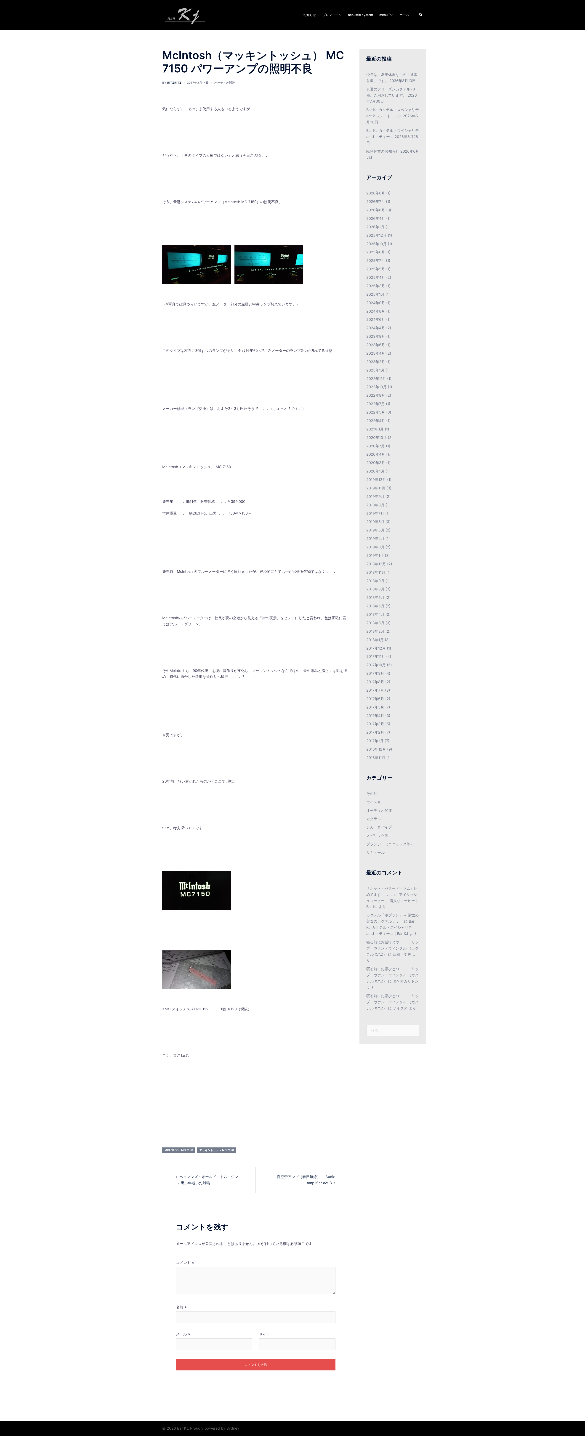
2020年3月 (375, 462)
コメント (185, 1262)
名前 (181, 1307)
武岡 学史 (402, 954)
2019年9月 (375, 496)
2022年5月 (375, 412)
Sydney (232, 1428)
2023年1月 (375, 370)
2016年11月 (375, 757)
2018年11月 (375, 572)
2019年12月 (376, 479)
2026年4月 (375, 218)
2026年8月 (375, 193)
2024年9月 (375, 302)
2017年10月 (376, 665)
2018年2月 (375, 631)
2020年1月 (375, 471)
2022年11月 (376, 378)
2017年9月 (375, 673)
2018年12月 (376, 564)
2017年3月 (375, 724)
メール (183, 1334)
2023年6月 (375, 344)
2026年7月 (375, 201)
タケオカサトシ (405, 981)
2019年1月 (375, 555)
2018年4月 (375, 614)
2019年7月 (375, 513)
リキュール (375, 852)
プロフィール (332, 15)
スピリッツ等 (377, 835)
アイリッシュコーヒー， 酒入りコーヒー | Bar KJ (391, 900)
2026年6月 (375, 210)
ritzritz (174, 82)
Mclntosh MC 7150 (179, 1150)
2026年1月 (375, 227)
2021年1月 (375, 429)
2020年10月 (376, 437)
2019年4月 (375, 538)
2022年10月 (376, 387)
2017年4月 (375, 715)
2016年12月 (376, 749)
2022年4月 (375, 420)
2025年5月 (375, 269)
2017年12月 (376, 648)
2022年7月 (375, 403)
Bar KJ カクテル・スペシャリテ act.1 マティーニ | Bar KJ (390, 927)
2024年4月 (375, 328)
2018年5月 (375, 606)
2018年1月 (375, 639)
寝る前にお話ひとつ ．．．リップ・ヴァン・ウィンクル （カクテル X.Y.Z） (392, 948)
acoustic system (360, 15)
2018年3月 (375, 623)
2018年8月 (375, 589)
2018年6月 (375, 597)
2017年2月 (375, 732)
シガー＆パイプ (379, 827)
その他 (371, 793)
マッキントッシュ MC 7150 (216, 1150)
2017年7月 (375, 690)
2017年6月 (375, 698)
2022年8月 (375, 395)
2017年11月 (375, 656)
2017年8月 (375, 682)
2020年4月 (375, 454)
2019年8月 (375, 505)
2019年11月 (375, 488)
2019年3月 (375, 547)
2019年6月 (375, 521)
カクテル (373, 818)
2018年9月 (375, 581)
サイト (264, 1334)
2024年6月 (375, 319)
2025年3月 (375, 286)
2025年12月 (376, 235)
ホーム (404, 15)
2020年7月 (375, 446)
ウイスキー (375, 802)
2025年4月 (375, 277)
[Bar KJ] (186, 14)
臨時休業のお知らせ (382, 151)
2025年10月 (376, 244)
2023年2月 (375, 361)
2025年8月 (375, 252)
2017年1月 (374, 740)
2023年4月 (375, 353)
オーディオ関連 (224, 82)
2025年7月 (375, 260)
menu (383, 15)
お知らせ (309, 15)
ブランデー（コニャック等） (390, 844)
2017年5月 (375, 707)
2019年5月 (375, 530)
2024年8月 (375, 311)
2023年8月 (375, 336)
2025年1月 (375, 294)
